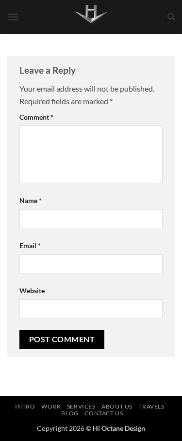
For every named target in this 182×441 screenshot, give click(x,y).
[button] (13, 17)
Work (51, 406)
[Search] (171, 17)
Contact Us (103, 413)
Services (81, 406)
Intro (25, 406)
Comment (36, 117)
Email (30, 245)
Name (30, 200)
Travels (151, 406)
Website (32, 290)
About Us (116, 406)
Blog (69, 413)
